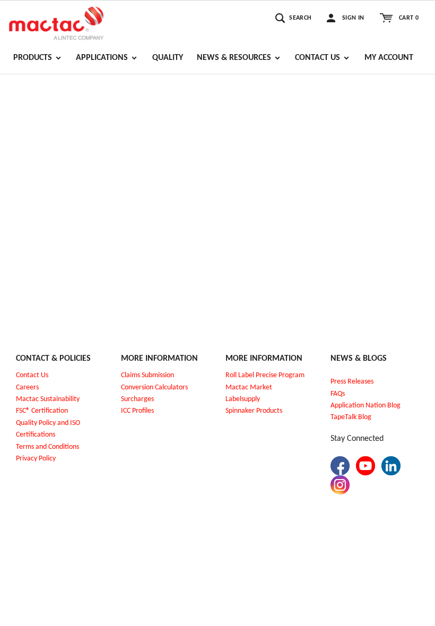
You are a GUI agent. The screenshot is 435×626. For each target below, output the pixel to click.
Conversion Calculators (154, 388)
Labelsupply (242, 399)
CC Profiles (138, 411)
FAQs (337, 394)
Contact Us (32, 375)
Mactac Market (248, 388)
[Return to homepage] (56, 22)
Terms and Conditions (47, 447)
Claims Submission (147, 375)
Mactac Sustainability (48, 399)
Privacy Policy (36, 459)
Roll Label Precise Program (264, 375)
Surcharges (137, 399)
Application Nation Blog (365, 406)
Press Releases (351, 382)
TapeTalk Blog (350, 417)
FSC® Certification (42, 411)
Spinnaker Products (253, 411)
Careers (27, 388)
